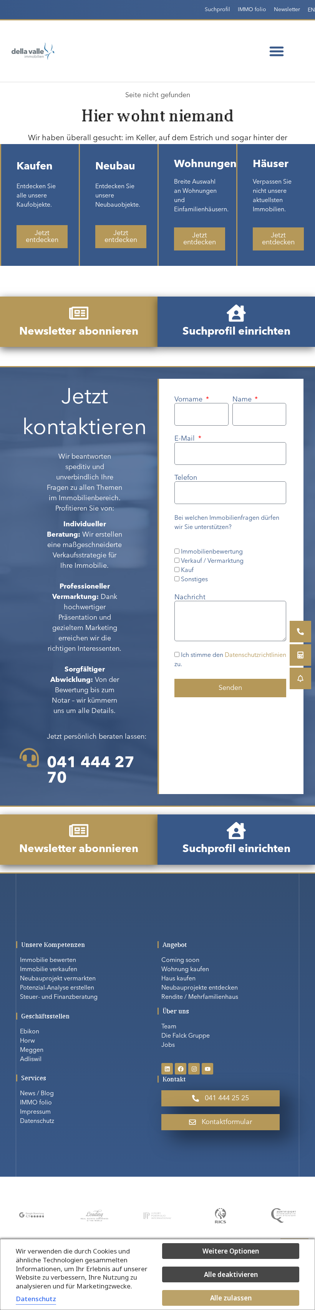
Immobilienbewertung (212, 552)
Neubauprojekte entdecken (199, 988)
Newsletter (287, 9)
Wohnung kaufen (185, 970)
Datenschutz (37, 1121)
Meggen (31, 1050)
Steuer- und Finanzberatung (59, 997)
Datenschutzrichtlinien (255, 656)
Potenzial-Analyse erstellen (57, 988)
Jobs (168, 1045)
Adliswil (30, 1059)
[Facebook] (180, 1069)
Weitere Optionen (230, 1251)
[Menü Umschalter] (276, 51)
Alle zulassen (231, 1297)
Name (243, 399)
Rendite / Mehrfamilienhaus (199, 997)
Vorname (189, 399)
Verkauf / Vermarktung (212, 561)
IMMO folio (252, 9)
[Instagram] (194, 1069)
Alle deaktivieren (231, 1274)
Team (168, 1027)
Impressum (35, 1112)
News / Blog (37, 1094)
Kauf (187, 570)
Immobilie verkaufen (48, 970)
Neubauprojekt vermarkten (58, 979)
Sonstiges (194, 580)
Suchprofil (217, 9)
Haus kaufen (178, 979)
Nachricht (190, 597)
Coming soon (180, 960)
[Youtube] (207, 1069)
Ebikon (29, 1032)
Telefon (185, 477)
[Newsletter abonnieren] (78, 313)
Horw (27, 1041)
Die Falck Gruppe (185, 1036)
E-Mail (185, 438)
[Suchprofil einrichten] (236, 313)
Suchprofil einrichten (236, 332)
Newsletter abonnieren (78, 332)
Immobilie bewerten (48, 960)
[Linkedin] (167, 1069)
